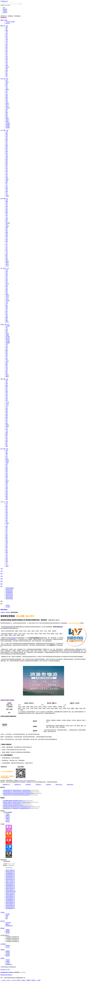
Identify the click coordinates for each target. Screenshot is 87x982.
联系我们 (5, 12)
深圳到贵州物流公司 (10, 877)
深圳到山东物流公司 (10, 897)
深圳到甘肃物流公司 (10, 874)
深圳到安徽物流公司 (10, 896)
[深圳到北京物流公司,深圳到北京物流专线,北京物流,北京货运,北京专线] (9, 857)
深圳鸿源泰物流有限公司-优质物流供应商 (7, 972)
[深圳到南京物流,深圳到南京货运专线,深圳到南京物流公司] (9, 830)
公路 (2, 568)
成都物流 (28, 980)
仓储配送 (8, 818)
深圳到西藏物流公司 (10, 908)
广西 (2, 501)
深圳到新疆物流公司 (10, 899)
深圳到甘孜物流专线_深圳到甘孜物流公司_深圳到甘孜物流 (16, 790)
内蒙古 (2, 324)
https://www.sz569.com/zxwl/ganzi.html (27, 780)
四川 (7, 198)
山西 (5, 324)
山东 (2, 130)
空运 (2, 571)
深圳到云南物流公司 (10, 905)
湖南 (4, 379)
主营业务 (3, 912)
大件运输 (8, 606)
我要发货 (2, 609)
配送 (2, 581)
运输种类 (3, 949)
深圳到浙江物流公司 (10, 871)
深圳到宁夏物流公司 (10, 902)
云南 (2, 198)
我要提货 (5, 609)
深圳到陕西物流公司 (10, 876)
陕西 (4, 448)
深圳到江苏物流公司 (10, 870)
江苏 (7, 25)
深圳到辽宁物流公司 (10, 893)
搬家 (2, 583)
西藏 (4, 198)
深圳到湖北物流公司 (10, 883)
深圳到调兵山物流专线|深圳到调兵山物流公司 (13, 805)
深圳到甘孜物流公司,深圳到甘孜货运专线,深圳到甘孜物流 (16, 794)
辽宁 (8, 268)
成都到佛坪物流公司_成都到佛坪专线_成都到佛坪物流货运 (16, 808)
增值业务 (3, 928)
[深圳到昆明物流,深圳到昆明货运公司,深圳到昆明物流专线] (9, 837)
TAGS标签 (3, 980)
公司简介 (8, 813)
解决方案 (3, 921)
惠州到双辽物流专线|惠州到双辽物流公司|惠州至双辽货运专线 (17, 806)
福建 (2, 25)
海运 (2, 573)
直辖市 (2, 20)
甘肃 (7, 448)
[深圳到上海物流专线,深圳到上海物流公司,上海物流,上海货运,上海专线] (9, 850)
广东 (4, 501)
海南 (7, 501)
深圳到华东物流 (9, 598)
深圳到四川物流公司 (10, 906)
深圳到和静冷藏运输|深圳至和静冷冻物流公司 (13, 800)
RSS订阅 (14, 980)
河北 (8, 324)
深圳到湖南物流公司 (10, 885)
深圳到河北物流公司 (10, 888)
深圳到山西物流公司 (10, 890)
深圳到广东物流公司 (10, 880)
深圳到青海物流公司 (10, 900)
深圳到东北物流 (9, 589)
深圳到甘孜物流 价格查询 (7, 700)
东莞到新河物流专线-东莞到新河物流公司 (12, 803)
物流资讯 (5, 9)
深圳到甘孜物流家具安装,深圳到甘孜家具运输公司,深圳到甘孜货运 (18, 793)
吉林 (2, 268)
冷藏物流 (8, 815)
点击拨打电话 (74, 623)
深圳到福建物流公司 (10, 873)
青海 (4, 78)
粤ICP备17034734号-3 (5, 969)
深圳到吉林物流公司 (10, 903)
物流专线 (5, 10)
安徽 (4, 130)
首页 (4, 7)
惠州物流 (18, 980)
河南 (2, 379)
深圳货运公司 (6, 974)
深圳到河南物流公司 (10, 887)
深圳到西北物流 (9, 591)
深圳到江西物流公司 (10, 894)
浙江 (4, 25)
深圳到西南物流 (9, 592)
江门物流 (38, 980)
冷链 (2, 576)
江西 (7, 130)
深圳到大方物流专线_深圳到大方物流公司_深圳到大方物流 (16, 802)
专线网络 (8, 612)
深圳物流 (2, 974)
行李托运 (8, 605)
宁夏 (2, 78)
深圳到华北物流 (9, 595)
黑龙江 (4, 268)
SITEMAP (8, 980)
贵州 (2, 448)
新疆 (7, 78)
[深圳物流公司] (4, 1)
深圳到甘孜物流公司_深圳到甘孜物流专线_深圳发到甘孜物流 (17, 791)
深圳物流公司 (10, 974)
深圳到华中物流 (9, 594)
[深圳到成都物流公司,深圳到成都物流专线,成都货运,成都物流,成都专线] (9, 844)
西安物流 (23, 980)
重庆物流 (33, 980)
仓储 (2, 578)
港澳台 (5, 20)
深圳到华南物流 (9, 597)
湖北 (7, 379)
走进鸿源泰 (3, 944)
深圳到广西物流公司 (10, 882)
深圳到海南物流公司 (10, 879)
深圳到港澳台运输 (10, 588)
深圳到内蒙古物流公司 (11, 891)
